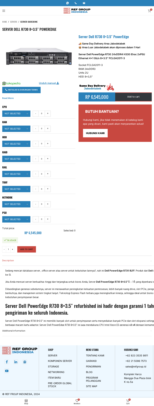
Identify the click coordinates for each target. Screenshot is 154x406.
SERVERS (13, 21)
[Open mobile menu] (4, 11)
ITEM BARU (54, 377)
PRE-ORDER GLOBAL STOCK (60, 385)
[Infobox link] (68, 3)
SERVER (52, 355)
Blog (89, 372)
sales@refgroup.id (135, 366)
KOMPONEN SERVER (60, 360)
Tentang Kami (95, 355)
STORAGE (53, 366)
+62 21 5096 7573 (136, 360)
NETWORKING (56, 372)
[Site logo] (77, 11)
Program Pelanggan (93, 379)
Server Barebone (29, 21)
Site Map (91, 386)
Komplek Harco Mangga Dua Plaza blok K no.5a (137, 378)
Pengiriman (93, 366)
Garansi (91, 360)
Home (4, 21)
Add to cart (26, 249)
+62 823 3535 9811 (136, 355)
